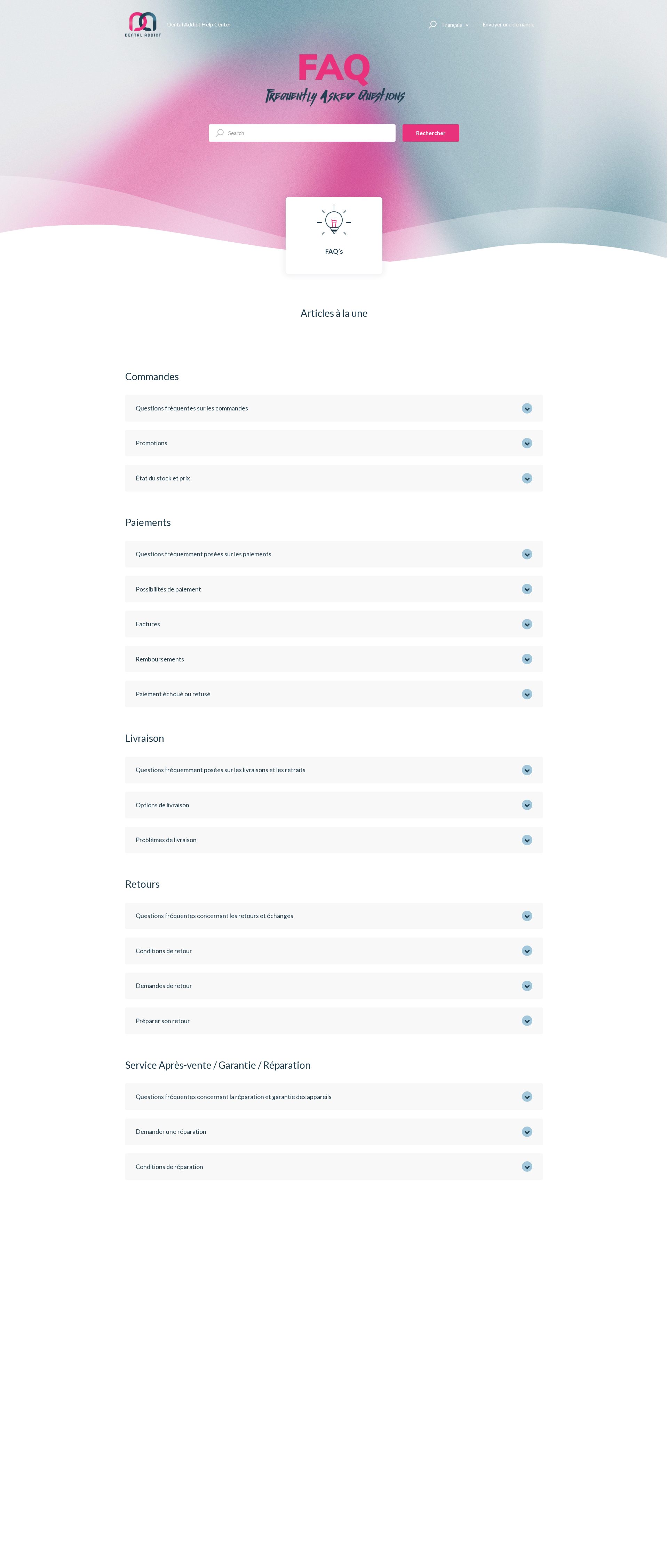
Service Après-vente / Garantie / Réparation (218, 1065)
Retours (142, 884)
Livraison (144, 738)
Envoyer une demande (508, 24)
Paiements (148, 522)
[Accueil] (143, 24)
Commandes (152, 376)
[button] (432, 24)
